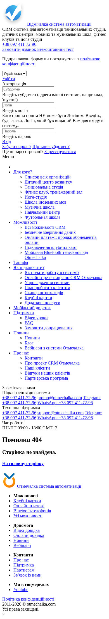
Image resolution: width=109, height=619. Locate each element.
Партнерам (23, 570)
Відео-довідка (26, 530)
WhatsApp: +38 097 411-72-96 (65, 402)
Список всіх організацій (48, 177)
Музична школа (39, 207)
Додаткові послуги (42, 302)
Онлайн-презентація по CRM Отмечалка (63, 277)
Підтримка (23, 312)
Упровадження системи (47, 282)
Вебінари (22, 545)
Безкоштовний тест (55, 49)
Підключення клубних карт (51, 247)
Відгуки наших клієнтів (47, 373)
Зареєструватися (60, 151)
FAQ (29, 322)
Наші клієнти (37, 368)
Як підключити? (28, 267)
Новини (21, 332)
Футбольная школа (42, 217)
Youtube (20, 589)
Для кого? (22, 172)
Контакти (34, 358)
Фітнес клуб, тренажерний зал (53, 192)
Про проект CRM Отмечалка (52, 363)
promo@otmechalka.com (59, 397)
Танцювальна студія (44, 187)
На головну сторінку (23, 463)
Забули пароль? (16, 146)
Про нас (21, 353)
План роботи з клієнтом (47, 287)
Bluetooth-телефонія (32, 510)
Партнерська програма (46, 378)
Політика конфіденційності (28, 599)
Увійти (8, 78)
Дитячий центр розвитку (48, 182)
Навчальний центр (42, 212)
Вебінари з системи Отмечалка (54, 348)
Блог (29, 343)
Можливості (25, 222)
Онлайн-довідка (28, 535)
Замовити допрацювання (48, 327)
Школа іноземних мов (46, 202)
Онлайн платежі (28, 505)
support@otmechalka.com (60, 412)
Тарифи (20, 262)
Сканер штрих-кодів (44, 292)
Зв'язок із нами (27, 575)
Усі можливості (27, 515)
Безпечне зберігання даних (50, 232)
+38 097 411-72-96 (19, 397)
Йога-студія (36, 197)
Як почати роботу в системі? (52, 272)
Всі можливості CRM (45, 227)
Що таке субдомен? (51, 146)
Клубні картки (38, 297)
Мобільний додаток (32, 307)
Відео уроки (36, 317)
